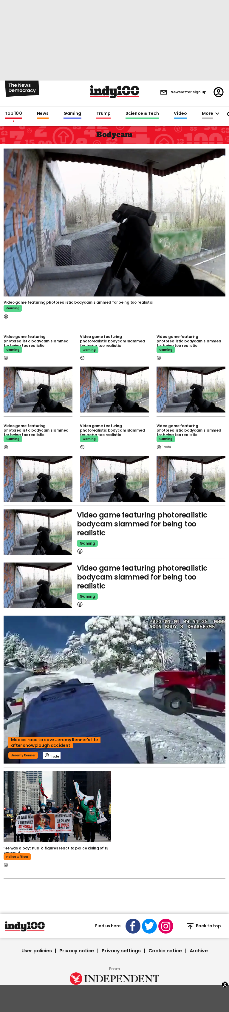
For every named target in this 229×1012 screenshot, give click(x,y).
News (43, 113)
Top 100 (13, 113)
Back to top (208, 926)
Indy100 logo (114, 91)
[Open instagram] (165, 926)
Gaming (72, 113)
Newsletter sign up (189, 92)
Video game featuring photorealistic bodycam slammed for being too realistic (78, 302)
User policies (36, 951)
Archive (199, 951)
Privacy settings (121, 951)
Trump (103, 113)
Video (180, 113)
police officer (17, 857)
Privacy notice (76, 951)
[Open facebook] (133, 926)
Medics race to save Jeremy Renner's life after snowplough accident (54, 742)
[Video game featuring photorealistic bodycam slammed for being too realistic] (114, 222)
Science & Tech (142, 113)
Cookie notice (165, 951)
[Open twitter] (149, 926)
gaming (12, 308)
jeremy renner (23, 755)
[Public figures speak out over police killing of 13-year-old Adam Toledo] (57, 807)
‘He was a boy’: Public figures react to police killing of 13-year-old (57, 850)
